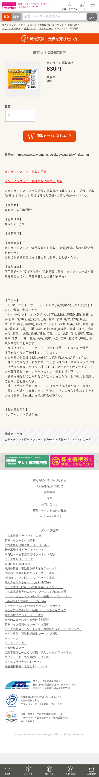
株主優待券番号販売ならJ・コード (26, 666)
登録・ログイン (69, 9)
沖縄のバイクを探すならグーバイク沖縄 (29, 577)
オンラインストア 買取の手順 (26, 172)
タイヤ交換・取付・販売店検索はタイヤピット (34, 587)
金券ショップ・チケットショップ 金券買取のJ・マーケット (33, 25)
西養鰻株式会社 (14, 647)
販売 (16, 17)
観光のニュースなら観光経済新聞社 (27, 619)
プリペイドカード (11, 28)
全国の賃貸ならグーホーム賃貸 (24, 615)
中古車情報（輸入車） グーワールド (27, 545)
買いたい (49, 774)
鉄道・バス (30, 28)
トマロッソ (11, 638)
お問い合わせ (49, 504)
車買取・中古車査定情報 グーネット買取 (30, 554)
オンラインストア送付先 (21, 414)
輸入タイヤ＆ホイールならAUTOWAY (28, 582)
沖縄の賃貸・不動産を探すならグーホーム (31, 568)
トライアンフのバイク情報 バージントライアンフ (35, 610)
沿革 (49, 498)
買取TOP (72, 25)
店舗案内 (91, 774)
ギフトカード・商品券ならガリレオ (27, 657)
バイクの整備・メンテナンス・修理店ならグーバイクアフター (43, 629)
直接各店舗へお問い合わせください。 (64, 195)
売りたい (28, 774)
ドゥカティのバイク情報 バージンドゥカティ (33, 605)
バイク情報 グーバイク (19, 559)
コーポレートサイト (49, 516)
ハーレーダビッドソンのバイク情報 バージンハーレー (38, 596)
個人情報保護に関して (49, 486)
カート (82, 9)
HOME (8, 774)
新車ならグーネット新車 (20, 540)
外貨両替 (70, 774)
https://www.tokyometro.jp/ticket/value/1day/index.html (53, 154)
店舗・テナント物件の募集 (49, 510)
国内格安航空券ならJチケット (23, 661)
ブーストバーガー (16, 643)
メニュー (93, 6)
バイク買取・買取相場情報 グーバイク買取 (31, 633)
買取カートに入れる (51, 136)
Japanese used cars (17, 563)
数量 (8, 106)
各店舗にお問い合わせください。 (60, 257)
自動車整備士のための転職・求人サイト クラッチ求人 (38, 652)
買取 (7, 17)
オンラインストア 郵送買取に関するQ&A (33, 181)
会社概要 (49, 492)
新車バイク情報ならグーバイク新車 (27, 624)
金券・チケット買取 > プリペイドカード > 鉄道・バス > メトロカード (48, 439)
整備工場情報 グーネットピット (24, 549)
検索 (92, 17)
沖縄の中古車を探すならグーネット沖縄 (29, 573)
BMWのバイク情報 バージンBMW (25, 601)
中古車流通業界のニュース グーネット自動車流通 (35, 591)
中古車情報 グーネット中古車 (23, 535)
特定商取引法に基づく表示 (49, 480)
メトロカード (46, 28)
